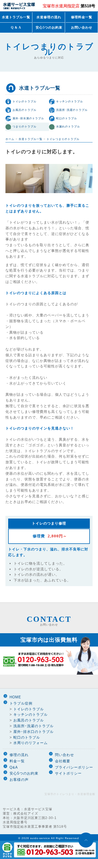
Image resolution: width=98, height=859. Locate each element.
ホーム (9, 139)
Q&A (14, 767)
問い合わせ (64, 755)
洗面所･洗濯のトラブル (72, 109)
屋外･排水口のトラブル (33, 732)
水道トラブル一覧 (16, 17)
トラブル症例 (21, 703)
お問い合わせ (81, 27)
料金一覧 (17, 761)
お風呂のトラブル (24, 109)
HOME (15, 697)
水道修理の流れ (48, 17)
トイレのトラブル (24, 101)
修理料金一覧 (81, 17)
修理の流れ (19, 755)
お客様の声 (19, 780)
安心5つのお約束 (49, 27)
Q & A (16, 27)
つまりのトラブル (24, 126)
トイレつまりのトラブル (63, 139)
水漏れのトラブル (68, 126)
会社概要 (62, 761)
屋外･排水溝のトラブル (28, 118)
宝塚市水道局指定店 (69, 6)
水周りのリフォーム (30, 743)
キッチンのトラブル (69, 101)
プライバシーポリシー (74, 767)
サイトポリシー (68, 773)
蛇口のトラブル (66, 118)
